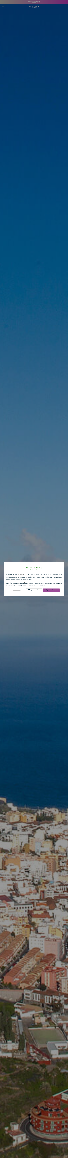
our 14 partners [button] (21, 574)
